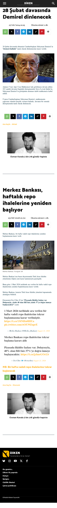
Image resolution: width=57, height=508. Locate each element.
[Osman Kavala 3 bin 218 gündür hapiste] (28, 142)
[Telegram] (23, 32)
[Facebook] (17, 32)
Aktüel (14, 124)
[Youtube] (15, 461)
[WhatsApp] (5, 32)
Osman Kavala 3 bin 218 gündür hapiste (28, 157)
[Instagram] (9, 461)
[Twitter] (21, 461)
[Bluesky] (4, 461)
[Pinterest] (42, 32)
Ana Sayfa (6, 124)
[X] (11, 32)
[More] (48, 32)
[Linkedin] (29, 32)
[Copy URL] (35, 32)
